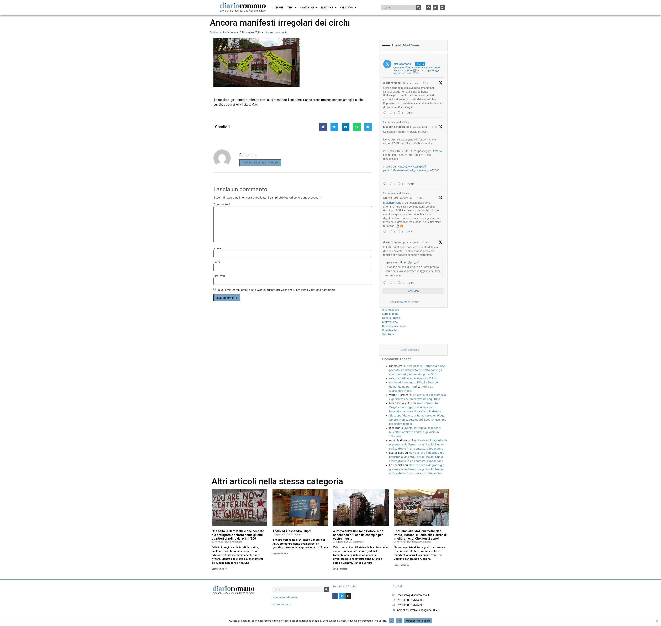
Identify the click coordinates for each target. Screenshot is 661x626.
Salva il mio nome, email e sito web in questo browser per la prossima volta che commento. (276, 289)
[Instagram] (442, 7)
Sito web (219, 275)
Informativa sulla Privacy (285, 597)
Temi (290, 7)
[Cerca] (418, 7)
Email (217, 262)
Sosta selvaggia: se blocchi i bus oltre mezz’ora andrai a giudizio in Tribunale (415, 432)
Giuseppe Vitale (399, 415)
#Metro (437, 151)
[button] (323, 127)
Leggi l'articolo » (219, 569)
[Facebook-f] (335, 596)
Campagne (307, 7)
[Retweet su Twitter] (384, 122)
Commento (221, 204)
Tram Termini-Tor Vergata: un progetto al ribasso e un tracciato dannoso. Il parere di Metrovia (415, 407)
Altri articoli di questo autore (260, 162)
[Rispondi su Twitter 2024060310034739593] (385, 113)
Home (279, 7)
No (399, 620)
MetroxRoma (390, 322)
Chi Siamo (346, 7)
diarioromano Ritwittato (398, 122)
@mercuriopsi (420, 127)
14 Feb (425, 242)
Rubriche (327, 7)
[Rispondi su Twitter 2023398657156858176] (385, 231)
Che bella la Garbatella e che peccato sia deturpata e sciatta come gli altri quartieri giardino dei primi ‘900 (417, 370)
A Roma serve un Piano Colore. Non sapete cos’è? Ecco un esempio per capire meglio (417, 419)
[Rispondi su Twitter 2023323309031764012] (385, 183)
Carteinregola (390, 313)
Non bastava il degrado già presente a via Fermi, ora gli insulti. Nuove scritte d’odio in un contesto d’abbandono (418, 444)
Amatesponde (390, 309)
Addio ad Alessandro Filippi (419, 378)
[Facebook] (428, 7)
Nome (217, 248)
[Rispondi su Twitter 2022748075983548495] (385, 283)
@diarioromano (410, 83)
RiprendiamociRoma (394, 326)
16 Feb (434, 127)
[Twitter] (435, 7)
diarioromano (392, 83)
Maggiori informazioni (418, 620)
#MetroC (401, 131)
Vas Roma (388, 334)
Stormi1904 (390, 197)
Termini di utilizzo (281, 604)
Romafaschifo (390, 330)
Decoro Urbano (391, 318)
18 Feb (425, 83)
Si (391, 620)
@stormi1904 (406, 198)
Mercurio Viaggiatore (397, 126)
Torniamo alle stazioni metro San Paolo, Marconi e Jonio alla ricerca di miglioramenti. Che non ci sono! (420, 534)
